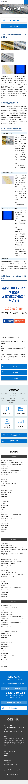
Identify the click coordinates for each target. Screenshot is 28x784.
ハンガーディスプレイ (5, 520)
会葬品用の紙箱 (4, 516)
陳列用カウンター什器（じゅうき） (8, 518)
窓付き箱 (3, 507)
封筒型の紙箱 (4, 527)
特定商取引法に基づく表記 (9, 770)
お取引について (7, 758)
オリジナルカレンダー (5, 659)
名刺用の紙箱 (4, 666)
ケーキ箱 (3, 503)
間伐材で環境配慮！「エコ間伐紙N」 (8, 563)
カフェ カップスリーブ (6, 477)
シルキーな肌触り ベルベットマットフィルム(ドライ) (12, 574)
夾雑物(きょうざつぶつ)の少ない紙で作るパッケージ (12, 462)
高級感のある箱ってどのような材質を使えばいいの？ (12, 464)
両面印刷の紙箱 (4, 525)
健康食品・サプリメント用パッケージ (9, 499)
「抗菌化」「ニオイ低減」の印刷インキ (8, 483)
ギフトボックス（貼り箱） (6, 492)
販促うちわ (3, 531)
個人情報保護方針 (20, 770)
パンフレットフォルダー (6, 534)
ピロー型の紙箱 (4, 505)
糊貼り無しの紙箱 (5, 523)
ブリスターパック (5, 479)
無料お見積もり (14, 708)
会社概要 (6, 753)
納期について (14, 441)
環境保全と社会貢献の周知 (6, 490)
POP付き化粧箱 (4, 474)
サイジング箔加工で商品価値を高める (9, 607)
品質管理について (8, 760)
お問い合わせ (14, 26)
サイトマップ (7, 762)
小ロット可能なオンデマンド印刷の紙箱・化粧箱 (11, 514)
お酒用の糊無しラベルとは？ (7, 612)
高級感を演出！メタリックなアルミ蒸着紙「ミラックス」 (12, 561)
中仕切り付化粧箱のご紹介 (6, 605)
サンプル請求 (14, 372)
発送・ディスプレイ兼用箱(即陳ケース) (9, 488)
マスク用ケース (4, 485)
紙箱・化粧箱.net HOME (9, 751)
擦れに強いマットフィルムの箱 (7, 576)
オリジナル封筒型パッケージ (7, 543)
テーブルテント (4, 512)
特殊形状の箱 (4, 529)
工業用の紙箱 (4, 644)
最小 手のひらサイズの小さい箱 (7, 460)
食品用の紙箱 (4, 494)
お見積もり (14, 367)
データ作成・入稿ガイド (14, 435)
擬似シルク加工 (4, 481)
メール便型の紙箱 (5, 501)
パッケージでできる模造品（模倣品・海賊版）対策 (11, 470)
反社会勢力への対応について (11, 764)
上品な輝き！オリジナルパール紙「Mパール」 (10, 472)
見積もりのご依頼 (13, 20)
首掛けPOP (3, 509)
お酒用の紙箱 (4, 496)
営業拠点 (6, 755)
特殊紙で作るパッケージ (6, 610)
